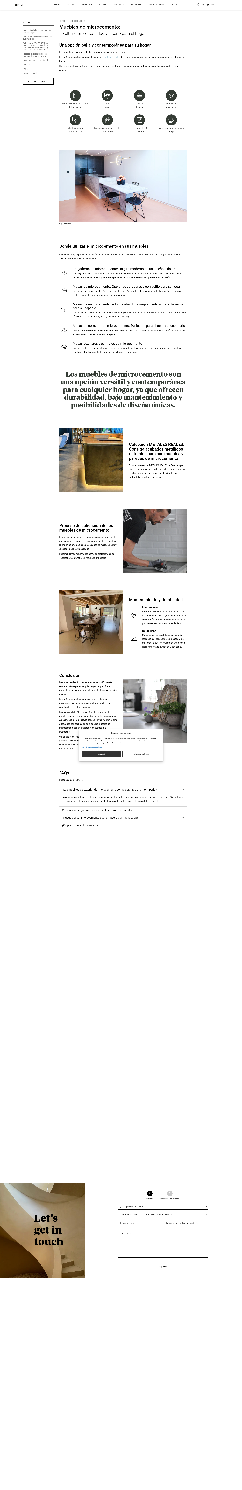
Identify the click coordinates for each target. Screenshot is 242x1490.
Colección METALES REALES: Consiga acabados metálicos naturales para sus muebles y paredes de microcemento (35, 46)
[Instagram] (203, 5)
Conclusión (28, 65)
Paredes (70, 5)
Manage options (141, 754)
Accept (101, 754)
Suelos (55, 5)
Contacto (174, 5)
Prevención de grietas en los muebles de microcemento (97, 810)
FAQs (25, 69)
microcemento (112, 57)
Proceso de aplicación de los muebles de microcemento (35, 55)
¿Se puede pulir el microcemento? (83, 825)
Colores (102, 5)
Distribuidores (156, 5)
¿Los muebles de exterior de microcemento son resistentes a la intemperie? (109, 789)
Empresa (118, 5)
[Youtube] (208, 5)
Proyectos (87, 5)
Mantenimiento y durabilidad (35, 60)
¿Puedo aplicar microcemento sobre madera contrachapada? (100, 817)
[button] (123, 789)
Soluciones (136, 5)
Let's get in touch (30, 73)
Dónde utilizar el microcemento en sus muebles (37, 38)
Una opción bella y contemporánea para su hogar (38, 31)
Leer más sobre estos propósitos (92, 747)
